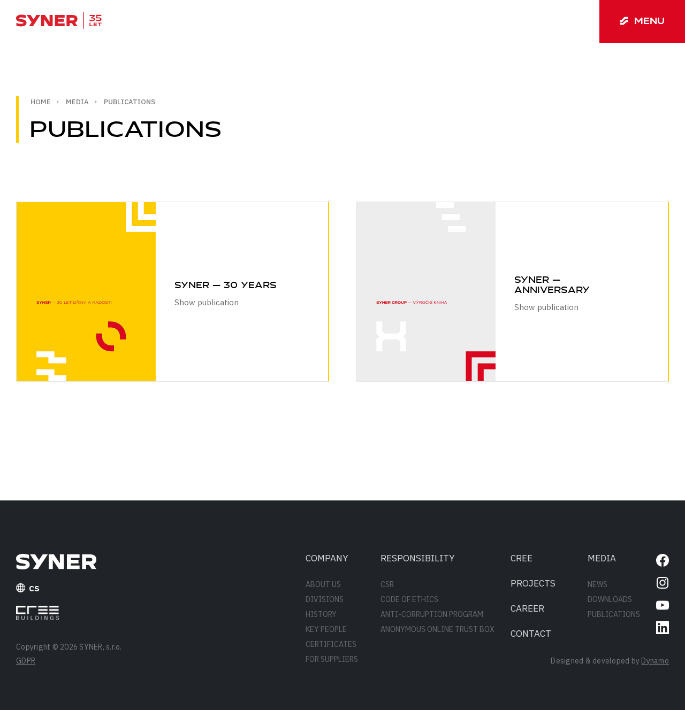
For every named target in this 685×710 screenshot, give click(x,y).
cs (34, 588)
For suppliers (332, 659)
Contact (531, 633)
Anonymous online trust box (437, 629)
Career (527, 608)
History (321, 614)
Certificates (331, 644)
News (597, 584)
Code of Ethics (409, 599)
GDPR (25, 661)
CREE (521, 558)
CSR (387, 584)
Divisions (325, 599)
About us (323, 584)
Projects (533, 583)
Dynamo (655, 661)
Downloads (610, 599)
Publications (614, 614)
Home (41, 101)
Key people (326, 629)
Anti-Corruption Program (431, 614)
